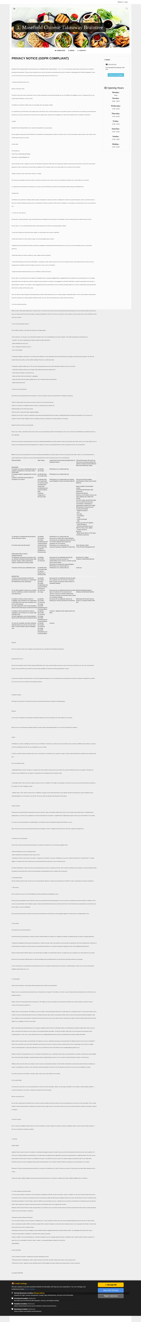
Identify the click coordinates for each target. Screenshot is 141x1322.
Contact (82, 50)
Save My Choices (110, 1290)
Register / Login (123, 2)
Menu (72, 50)
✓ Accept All (111, 1285)
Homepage (60, 50)
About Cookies (30, 1289)
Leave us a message (116, 75)
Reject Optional (110, 1296)
